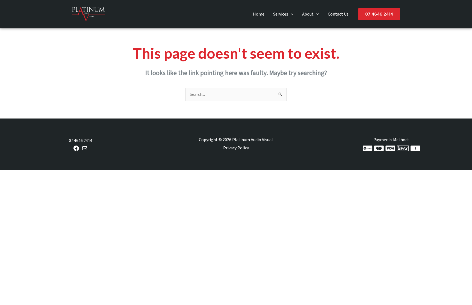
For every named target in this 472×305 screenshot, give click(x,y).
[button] (291, 14)
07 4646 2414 (80, 141)
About (308, 14)
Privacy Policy (236, 148)
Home (258, 14)
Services (280, 14)
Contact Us (338, 14)
